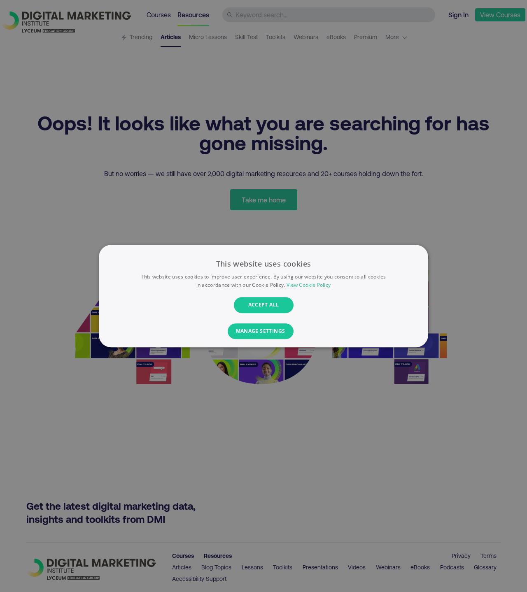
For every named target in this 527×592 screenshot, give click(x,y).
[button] (264, 331)
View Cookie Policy (309, 284)
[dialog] (263, 296)
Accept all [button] (263, 305)
